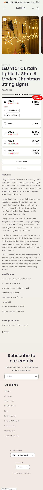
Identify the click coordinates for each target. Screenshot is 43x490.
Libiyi (28, 473)
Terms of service (11, 436)
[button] (4, 8)
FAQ (6, 411)
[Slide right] (26, 60)
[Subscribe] (36, 376)
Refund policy (10, 426)
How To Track (10, 406)
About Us (8, 396)
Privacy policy (10, 416)
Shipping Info (9, 431)
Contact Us (9, 401)
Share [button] (6, 332)
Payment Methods (12, 421)
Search (7, 391)
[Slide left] (16, 60)
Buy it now (21, 168)
